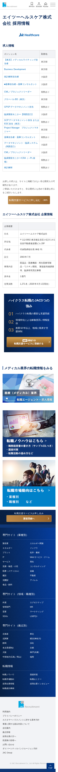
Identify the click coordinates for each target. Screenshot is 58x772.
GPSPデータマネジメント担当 (19, 107)
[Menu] (52, 4)
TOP (50, 768)
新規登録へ (29, 518)
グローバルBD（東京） (15, 99)
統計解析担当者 (11, 76)
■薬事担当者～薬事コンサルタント (20, 84)
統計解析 (8, 167)
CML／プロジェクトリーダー (18, 92)
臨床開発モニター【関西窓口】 (19, 114)
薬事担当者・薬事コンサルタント (20, 137)
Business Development (15, 69)
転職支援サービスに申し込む (29, 200)
